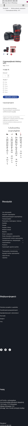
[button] (23, 5)
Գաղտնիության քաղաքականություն (9, 310)
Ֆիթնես (4, 231)
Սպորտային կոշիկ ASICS (7, 146)
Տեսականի (5, 8)
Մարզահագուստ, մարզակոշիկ (11, 240)
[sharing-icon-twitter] (7, 54)
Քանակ (5, 73)
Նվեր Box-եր (6, 255)
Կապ (1, 321)
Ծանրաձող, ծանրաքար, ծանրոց (11, 221)
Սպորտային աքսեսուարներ (10, 247)
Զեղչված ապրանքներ (8, 214)
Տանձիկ (4, 223)
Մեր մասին (2, 315)
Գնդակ (4, 225)
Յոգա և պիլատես (7, 234)
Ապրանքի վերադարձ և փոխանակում (9, 313)
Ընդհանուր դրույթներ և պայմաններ (9, 307)
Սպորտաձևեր (6, 242)
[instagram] (5, 350)
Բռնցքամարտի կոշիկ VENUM (16, 146)
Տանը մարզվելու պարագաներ (11, 236)
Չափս (5, 79)
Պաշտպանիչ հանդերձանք (10, 251)
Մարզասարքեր (6, 218)
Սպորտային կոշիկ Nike (12, 145)
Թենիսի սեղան (6, 229)
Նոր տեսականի (6, 212)
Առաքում (2, 318)
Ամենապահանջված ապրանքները (12, 216)
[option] (13, 32)
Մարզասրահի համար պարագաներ (12, 238)
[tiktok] (10, 350)
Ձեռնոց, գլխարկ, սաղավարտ (18, 8)
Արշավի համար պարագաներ (10, 253)
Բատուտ (4, 244)
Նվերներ (4, 257)
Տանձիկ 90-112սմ (21, 142)
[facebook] (1, 350)
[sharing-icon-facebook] (4, 54)
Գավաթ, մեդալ (6, 227)
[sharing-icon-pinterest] (11, 54)
